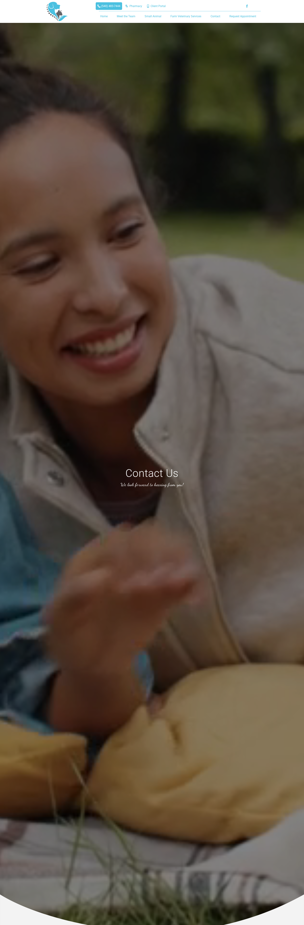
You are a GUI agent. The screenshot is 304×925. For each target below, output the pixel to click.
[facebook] (247, 6)
